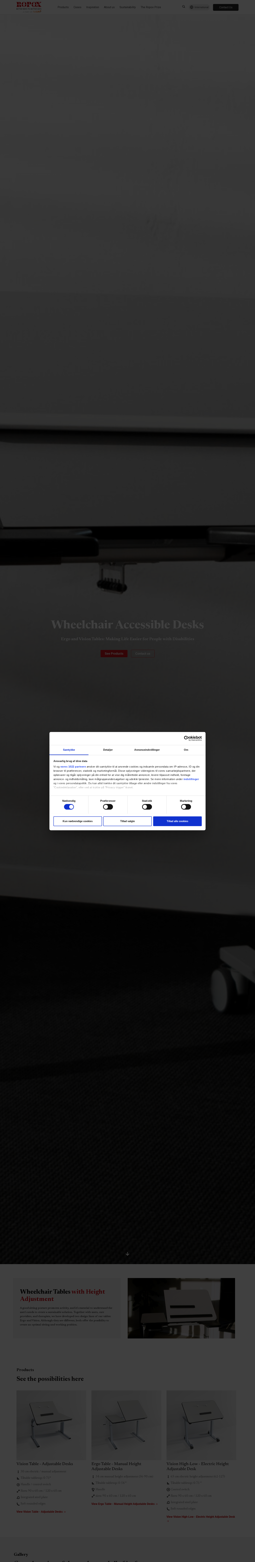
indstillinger (191, 779)
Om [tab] (186, 749)
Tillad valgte (127, 820)
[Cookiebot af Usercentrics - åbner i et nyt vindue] (186, 738)
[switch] (108, 807)
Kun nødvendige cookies (78, 820)
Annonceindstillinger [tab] (147, 749)
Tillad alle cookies (177, 820)
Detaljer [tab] (108, 749)
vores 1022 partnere (73, 766)
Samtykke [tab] (69, 749)
